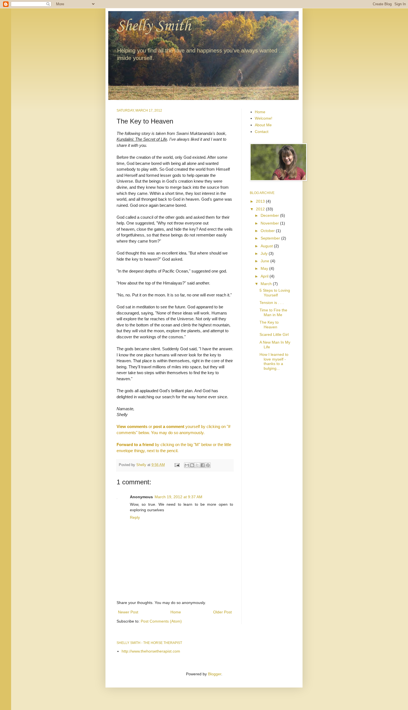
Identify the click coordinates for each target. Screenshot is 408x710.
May (265, 268)
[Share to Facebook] (202, 465)
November (270, 223)
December (270, 215)
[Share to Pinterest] (208, 465)
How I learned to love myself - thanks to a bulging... (274, 361)
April (265, 276)
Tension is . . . (272, 302)
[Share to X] (197, 465)
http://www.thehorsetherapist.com (151, 651)
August (267, 246)
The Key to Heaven (269, 324)
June (265, 261)
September (271, 238)
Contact (261, 131)
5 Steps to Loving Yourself (275, 292)
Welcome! (263, 118)
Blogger (214, 674)
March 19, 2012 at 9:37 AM (178, 497)
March (267, 283)
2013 (261, 201)
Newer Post (128, 612)
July (265, 253)
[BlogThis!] (192, 465)
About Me (263, 125)
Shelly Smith (154, 26)
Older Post (222, 612)
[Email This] (187, 465)
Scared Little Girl (274, 334)
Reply (135, 517)
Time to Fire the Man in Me (273, 312)
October (268, 230)
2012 (261, 209)
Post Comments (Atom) (161, 621)
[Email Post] (177, 465)
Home (175, 612)
